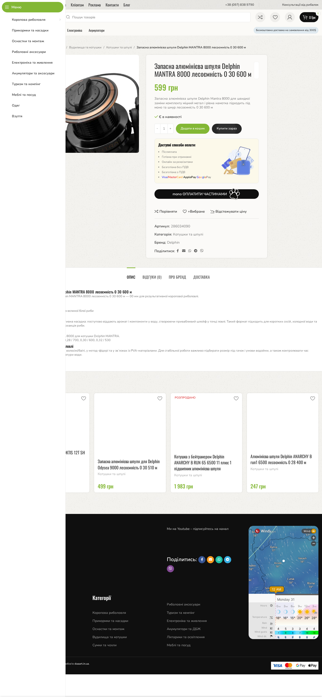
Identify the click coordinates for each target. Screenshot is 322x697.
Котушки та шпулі (119, 47)
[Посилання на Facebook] (178, 251)
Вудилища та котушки (85, 47)
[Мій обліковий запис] (289, 17)
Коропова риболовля (109, 612)
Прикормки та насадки (110, 621)
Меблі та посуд (178, 645)
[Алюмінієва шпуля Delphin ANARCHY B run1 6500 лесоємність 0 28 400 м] (282, 422)
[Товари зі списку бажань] (275, 17)
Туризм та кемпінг (181, 612)
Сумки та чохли (104, 645)
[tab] (131, 274)
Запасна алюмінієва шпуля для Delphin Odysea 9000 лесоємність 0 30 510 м (129, 464)
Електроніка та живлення (187, 621)
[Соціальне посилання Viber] (202, 251)
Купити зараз (227, 128)
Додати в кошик (193, 128)
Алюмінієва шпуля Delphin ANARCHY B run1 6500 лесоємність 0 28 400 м (281, 459)
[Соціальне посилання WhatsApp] (190, 251)
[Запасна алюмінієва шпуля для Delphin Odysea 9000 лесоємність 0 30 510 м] (130, 424)
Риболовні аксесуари (183, 604)
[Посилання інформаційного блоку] (236, 5)
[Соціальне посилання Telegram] (196, 251)
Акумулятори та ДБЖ (184, 629)
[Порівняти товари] (260, 17)
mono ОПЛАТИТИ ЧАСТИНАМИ (200, 194)
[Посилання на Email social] (184, 251)
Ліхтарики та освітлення (186, 637)
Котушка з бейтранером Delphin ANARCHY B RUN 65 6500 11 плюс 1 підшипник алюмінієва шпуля (202, 462)
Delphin (173, 242)
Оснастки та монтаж (108, 629)
